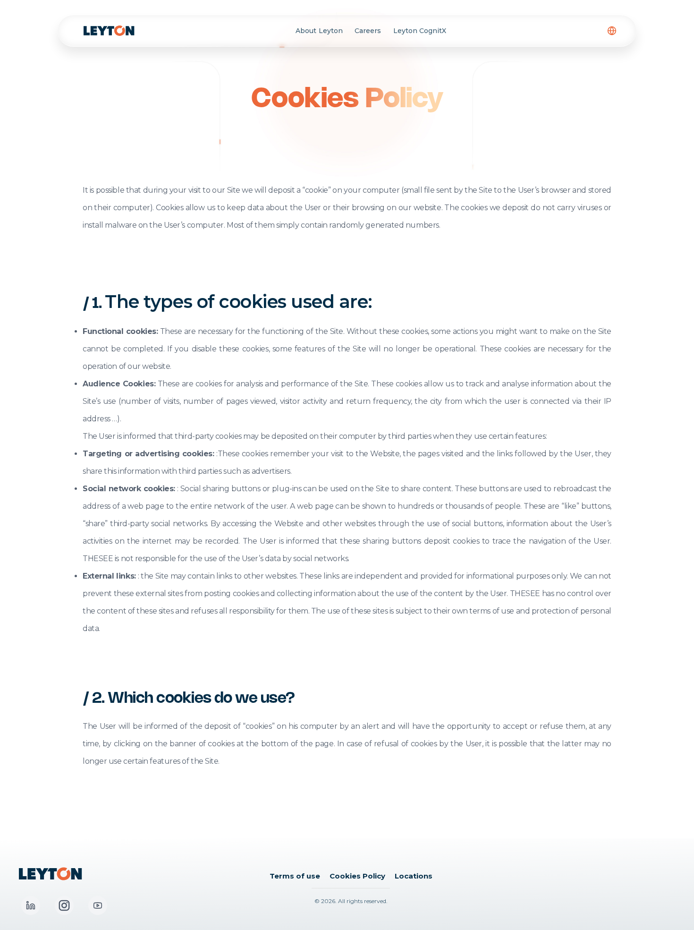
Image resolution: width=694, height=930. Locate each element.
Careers (368, 30)
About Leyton (319, 30)
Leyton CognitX (419, 30)
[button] (612, 30)
